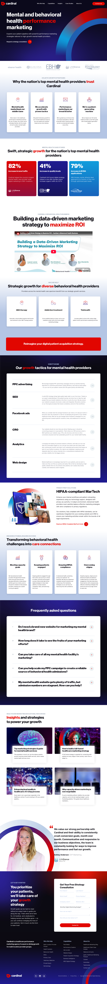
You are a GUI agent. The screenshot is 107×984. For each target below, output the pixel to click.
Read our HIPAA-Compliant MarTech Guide (69, 524)
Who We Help (48, 941)
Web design (53, 465)
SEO (53, 400)
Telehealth (85, 310)
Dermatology (47, 966)
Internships (86, 962)
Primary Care (47, 957)
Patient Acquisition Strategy (71, 955)
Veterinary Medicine (49, 960)
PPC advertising (53, 385)
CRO (53, 432)
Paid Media (66, 944)
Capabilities (67, 941)
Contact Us (86, 968)
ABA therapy (21, 310)
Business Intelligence (69, 958)
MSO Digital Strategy (69, 961)
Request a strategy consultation (17, 41)
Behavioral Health (48, 952)
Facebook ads (53, 416)
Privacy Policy (74, 975)
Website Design (67, 953)
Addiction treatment (53, 310)
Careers (85, 959)
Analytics (53, 448)
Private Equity (47, 963)
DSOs (45, 955)
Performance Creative (69, 947)
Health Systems (48, 949)
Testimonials (86, 965)
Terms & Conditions (62, 975)
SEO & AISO (66, 950)
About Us (86, 941)
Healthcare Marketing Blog (90, 944)
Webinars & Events (88, 952)
